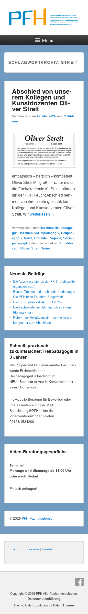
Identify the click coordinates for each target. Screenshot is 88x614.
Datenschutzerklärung (44, 599)
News (28, 238)
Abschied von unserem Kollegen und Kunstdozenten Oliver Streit (42, 100)
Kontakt (48, 549)
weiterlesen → (42, 214)
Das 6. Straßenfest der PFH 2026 (37, 302)
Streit (35, 248)
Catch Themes (64, 605)
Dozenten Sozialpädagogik (39, 233)
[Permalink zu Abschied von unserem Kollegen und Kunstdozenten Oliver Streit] (44, 170)
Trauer (46, 248)
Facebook (79, 582)
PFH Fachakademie (37, 518)
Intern (14, 549)
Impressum (30, 549)
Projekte (40, 238)
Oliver (24, 248)
